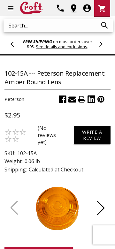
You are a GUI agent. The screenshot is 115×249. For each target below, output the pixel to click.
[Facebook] (62, 99)
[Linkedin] (91, 99)
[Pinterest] (101, 99)
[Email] (72, 99)
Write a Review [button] (92, 135)
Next (100, 44)
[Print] (82, 99)
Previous (15, 44)
